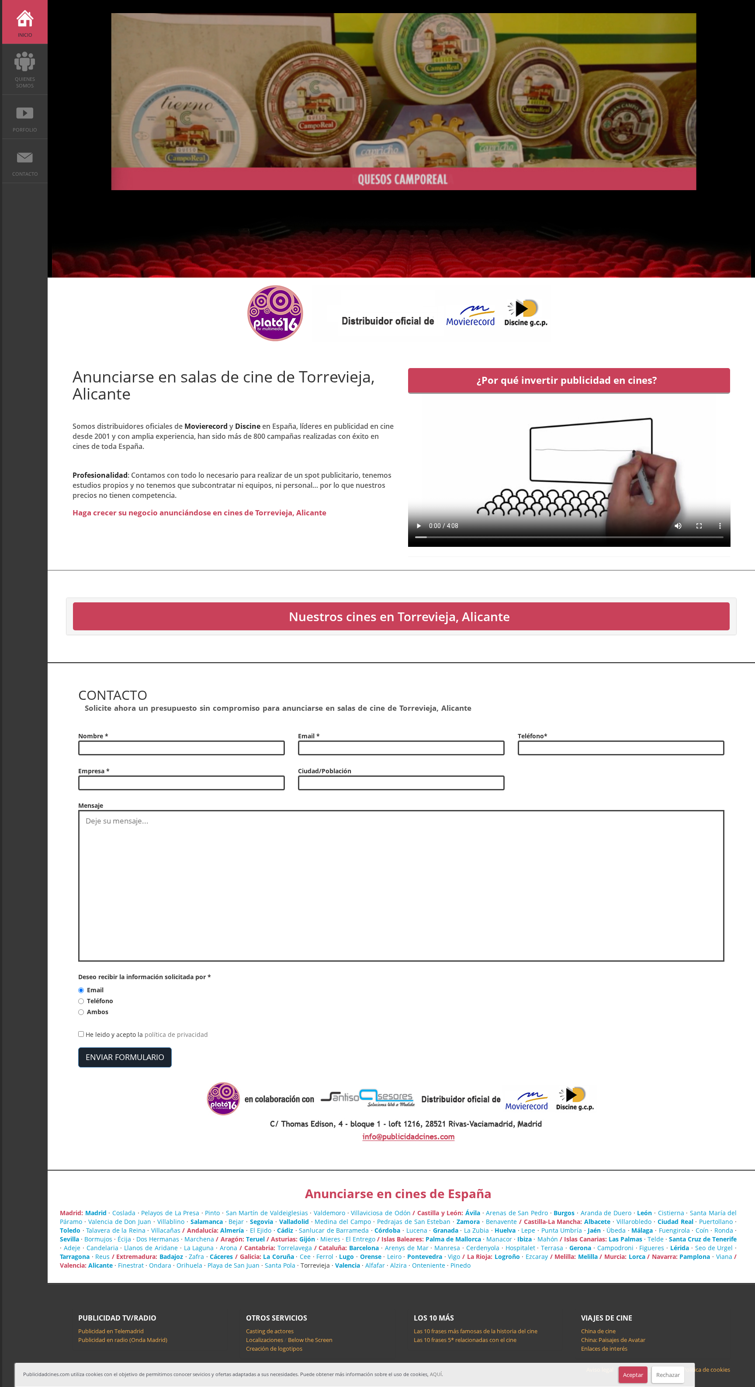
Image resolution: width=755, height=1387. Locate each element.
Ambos (97, 1012)
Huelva (505, 1230)
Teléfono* (532, 736)
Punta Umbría (561, 1230)
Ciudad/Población (324, 771)
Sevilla (69, 1239)
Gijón (307, 1239)
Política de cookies (706, 1369)
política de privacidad (176, 1034)
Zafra (196, 1256)
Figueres (651, 1248)
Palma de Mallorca (453, 1239)
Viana (724, 1256)
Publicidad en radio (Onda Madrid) (122, 1340)
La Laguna (199, 1248)
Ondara (160, 1265)
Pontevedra (424, 1256)
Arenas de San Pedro (517, 1213)
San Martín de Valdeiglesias (267, 1213)
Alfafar (375, 1265)
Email (95, 990)
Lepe (528, 1230)
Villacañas (165, 1230)
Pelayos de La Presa (170, 1213)
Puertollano (716, 1221)
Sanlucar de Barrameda (334, 1230)
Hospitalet (520, 1248)
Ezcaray (537, 1256)
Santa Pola (280, 1265)
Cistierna (671, 1213)
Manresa (447, 1248)
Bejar (236, 1221)
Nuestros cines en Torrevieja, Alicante (399, 616)
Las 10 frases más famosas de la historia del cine (475, 1331)
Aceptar (633, 1375)
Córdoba (387, 1230)
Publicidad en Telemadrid (111, 1331)
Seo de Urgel (714, 1248)
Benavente (501, 1221)
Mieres (330, 1239)
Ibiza (524, 1239)
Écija (124, 1239)
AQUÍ (436, 1374)
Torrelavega (294, 1248)
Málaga (642, 1230)
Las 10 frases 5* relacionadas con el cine (465, 1340)
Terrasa (552, 1248)
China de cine (598, 1331)
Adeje (72, 1248)
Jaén (594, 1230)
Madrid (96, 1213)
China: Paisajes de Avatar (613, 1340)
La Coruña (278, 1256)
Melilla (588, 1256)
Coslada (123, 1213)
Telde (656, 1239)
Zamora (468, 1221)
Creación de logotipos (274, 1348)
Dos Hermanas (157, 1239)
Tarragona (75, 1256)
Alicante (100, 1265)
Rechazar (668, 1375)
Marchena (199, 1239)
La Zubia (476, 1230)
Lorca (637, 1256)
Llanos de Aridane (151, 1248)
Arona (228, 1248)
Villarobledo (633, 1221)
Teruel (255, 1239)
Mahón (547, 1239)
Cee (305, 1256)
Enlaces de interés (604, 1348)
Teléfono (100, 1001)
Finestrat (131, 1265)
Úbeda (616, 1230)
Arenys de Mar (407, 1248)
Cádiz (285, 1230)
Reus (102, 1256)
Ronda (723, 1230)
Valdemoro (329, 1213)
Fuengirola (674, 1230)
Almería (232, 1230)
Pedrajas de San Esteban (414, 1221)
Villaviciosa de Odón (380, 1213)
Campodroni (615, 1248)
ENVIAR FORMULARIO (125, 1057)
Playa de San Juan (234, 1265)
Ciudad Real (675, 1221)
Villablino (170, 1221)
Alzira (398, 1265)
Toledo (70, 1230)
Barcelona (364, 1248)
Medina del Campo (343, 1221)
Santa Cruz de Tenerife (703, 1239)
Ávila (472, 1213)
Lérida (679, 1248)
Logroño (507, 1256)
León (644, 1213)
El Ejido (261, 1230)
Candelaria (102, 1248)
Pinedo (460, 1265)
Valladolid (294, 1221)
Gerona (580, 1248)
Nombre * (93, 736)
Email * (309, 736)
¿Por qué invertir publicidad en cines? (567, 380)
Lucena (416, 1230)
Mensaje (90, 805)
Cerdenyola (482, 1248)
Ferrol (324, 1256)
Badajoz (171, 1256)
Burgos (564, 1213)
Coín (702, 1230)
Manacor (499, 1239)
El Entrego (360, 1239)
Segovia (261, 1221)
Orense (370, 1256)
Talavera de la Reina (115, 1230)
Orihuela (189, 1265)
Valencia (347, 1265)
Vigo (454, 1256)
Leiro (394, 1256)
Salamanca (206, 1221)
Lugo (346, 1256)
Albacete (597, 1221)
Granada (445, 1230)
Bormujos (98, 1239)
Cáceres (221, 1256)
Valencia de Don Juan (120, 1221)
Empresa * (94, 771)
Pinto (212, 1213)
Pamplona (694, 1256)
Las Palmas (625, 1239)
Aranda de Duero (606, 1213)
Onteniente (428, 1265)
